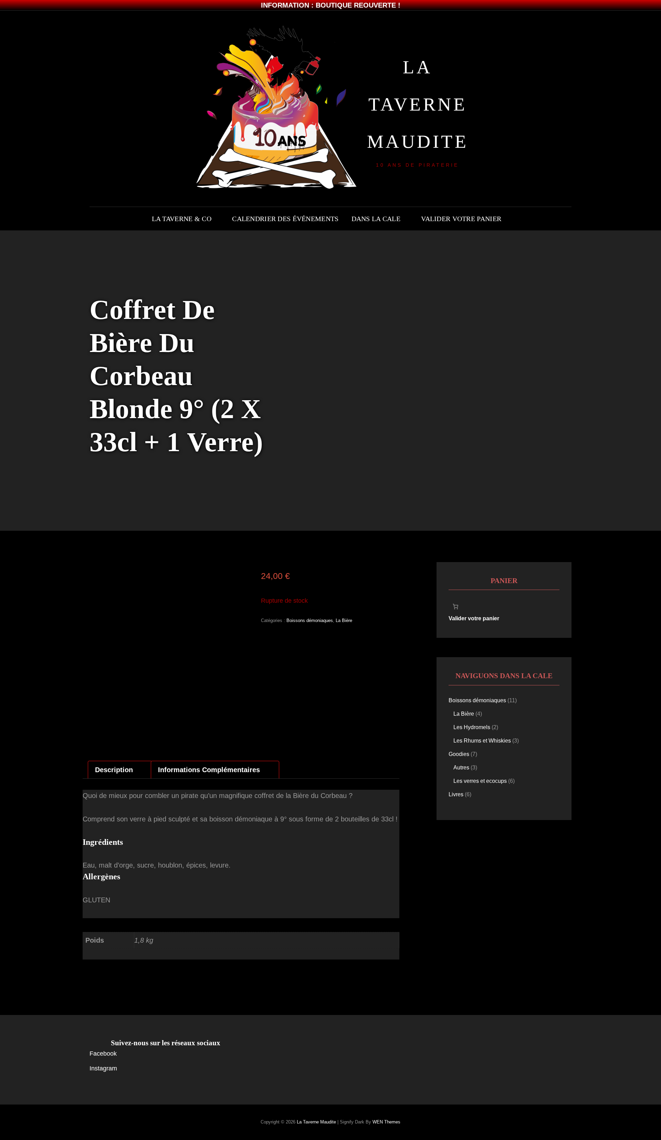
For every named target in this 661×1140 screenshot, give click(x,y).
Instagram (103, 1068)
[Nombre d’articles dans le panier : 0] (455, 606)
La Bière (344, 620)
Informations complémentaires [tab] (209, 770)
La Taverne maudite (418, 104)
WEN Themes (386, 1122)
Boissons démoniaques (309, 620)
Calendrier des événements (285, 218)
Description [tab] (114, 770)
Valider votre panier (461, 218)
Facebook (103, 1053)
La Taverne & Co (181, 218)
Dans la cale (376, 218)
